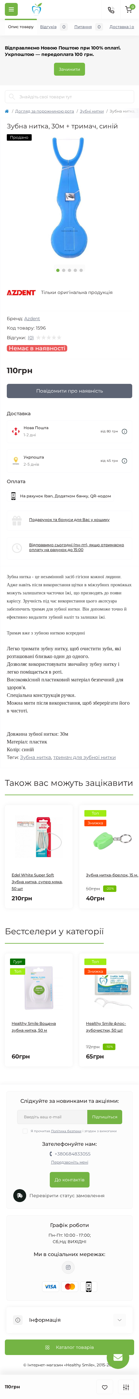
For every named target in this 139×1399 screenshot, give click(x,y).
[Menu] (11, 9)
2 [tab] (63, 270)
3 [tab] (69, 270)
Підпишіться (104, 1116)
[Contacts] (111, 9)
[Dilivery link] (124, 431)
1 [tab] (57, 270)
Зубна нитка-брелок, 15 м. (112, 875)
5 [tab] (81, 270)
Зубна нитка (35, 757)
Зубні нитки (92, 111)
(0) (31, 337)
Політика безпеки (66, 1131)
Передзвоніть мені (69, 1162)
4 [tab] (75, 270)
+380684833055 (73, 1154)
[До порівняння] (126, 1387)
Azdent (32, 318)
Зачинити (69, 69)
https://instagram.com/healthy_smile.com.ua (68, 1267)
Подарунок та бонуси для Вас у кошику (69, 519)
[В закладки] (104, 1387)
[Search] (12, 96)
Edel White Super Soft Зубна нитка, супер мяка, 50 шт (37, 882)
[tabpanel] (69, 197)
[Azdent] (21, 293)
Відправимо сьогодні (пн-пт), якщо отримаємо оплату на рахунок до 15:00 (76, 547)
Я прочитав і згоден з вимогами (74, 1131)
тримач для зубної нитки (84, 757)
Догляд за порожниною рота (44, 111)
